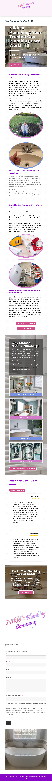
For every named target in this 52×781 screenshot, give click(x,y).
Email (8, 661)
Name (8, 654)
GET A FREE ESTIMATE (26, 329)
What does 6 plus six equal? (14, 695)
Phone (8, 669)
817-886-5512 (16, 65)
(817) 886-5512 (11, 645)
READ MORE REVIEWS (17, 490)
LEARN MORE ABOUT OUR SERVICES (23, 469)
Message (9, 677)
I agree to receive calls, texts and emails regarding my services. (27, 703)
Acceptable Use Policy (11, 718)
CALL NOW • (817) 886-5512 (26, 323)
